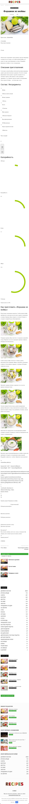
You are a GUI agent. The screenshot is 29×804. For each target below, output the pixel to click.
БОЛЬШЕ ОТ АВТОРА (6, 556)
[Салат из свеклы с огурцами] (4, 681)
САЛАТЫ (3, 595)
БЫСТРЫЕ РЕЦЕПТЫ (6, 624)
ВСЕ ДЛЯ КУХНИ (5, 633)
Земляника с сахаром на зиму (15, 686)
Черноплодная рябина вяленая (23, 548)
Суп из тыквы (12, 566)
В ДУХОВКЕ (3, 650)
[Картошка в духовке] (4, 561)
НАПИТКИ (3, 616)
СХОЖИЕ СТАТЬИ (5, 554)
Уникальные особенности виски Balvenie (18, 733)
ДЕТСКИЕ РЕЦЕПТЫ (5, 637)
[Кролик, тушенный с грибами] (4, 748)
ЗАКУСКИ (3, 603)
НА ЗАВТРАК (4, 608)
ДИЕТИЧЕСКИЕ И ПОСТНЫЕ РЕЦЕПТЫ (10, 635)
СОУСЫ (2, 618)
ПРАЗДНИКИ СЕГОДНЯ (6, 605)
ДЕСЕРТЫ (3, 599)
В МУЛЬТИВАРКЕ (5, 631)
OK (16, 802)
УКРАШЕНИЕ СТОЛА (6, 622)
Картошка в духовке (13, 559)
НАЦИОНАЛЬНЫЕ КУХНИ (7, 639)
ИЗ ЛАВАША (4, 648)
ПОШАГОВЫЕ (4, 645)
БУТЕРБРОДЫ (4, 620)
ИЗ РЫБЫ (3, 614)
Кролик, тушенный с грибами (15, 746)
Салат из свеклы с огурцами (15, 679)
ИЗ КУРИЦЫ (4, 641)
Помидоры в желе (13, 573)
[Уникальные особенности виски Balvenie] (4, 734)
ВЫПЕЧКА (3, 597)
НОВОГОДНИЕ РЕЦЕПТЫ (7, 626)
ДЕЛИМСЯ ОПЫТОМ (14, 7)
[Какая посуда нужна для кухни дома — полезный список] (4, 741)
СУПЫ (2, 610)
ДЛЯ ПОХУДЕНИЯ (5, 629)
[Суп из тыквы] (4, 568)
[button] (27, 2)
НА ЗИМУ (3, 601)
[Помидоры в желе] (4, 574)
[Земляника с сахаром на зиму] (4, 688)
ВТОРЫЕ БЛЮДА (5, 593)
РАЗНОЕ (3, 612)
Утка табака (4, 547)
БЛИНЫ (3, 643)
